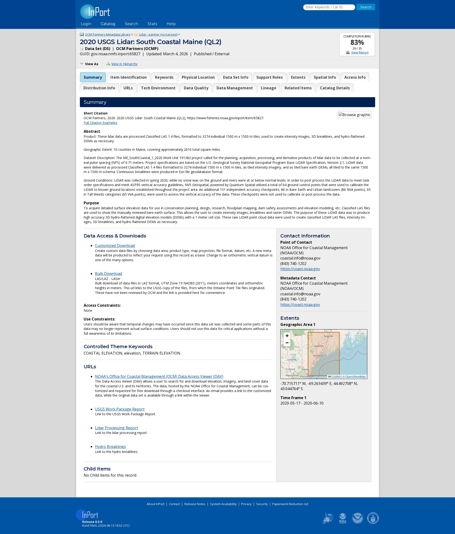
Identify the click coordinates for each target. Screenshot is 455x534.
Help (171, 24)
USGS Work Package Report (120, 409)
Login (86, 24)
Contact (174, 504)
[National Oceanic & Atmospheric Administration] (358, 523)
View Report (360, 52)
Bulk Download (108, 273)
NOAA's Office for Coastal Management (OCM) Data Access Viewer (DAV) (159, 376)
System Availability (223, 504)
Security (262, 504)
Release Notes (194, 504)
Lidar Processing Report (116, 427)
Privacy (246, 504)
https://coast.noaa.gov (300, 268)
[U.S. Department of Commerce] (373, 523)
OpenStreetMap (356, 376)
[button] (287, 335)
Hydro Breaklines (110, 446)
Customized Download (115, 245)
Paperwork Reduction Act (290, 504)
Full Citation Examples (100, 122)
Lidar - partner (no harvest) (158, 34)
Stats (152, 24)
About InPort (155, 504)
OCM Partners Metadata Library (108, 34)
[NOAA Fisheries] (343, 523)
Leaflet (336, 376)
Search (131, 24)
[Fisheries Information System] (327, 523)
